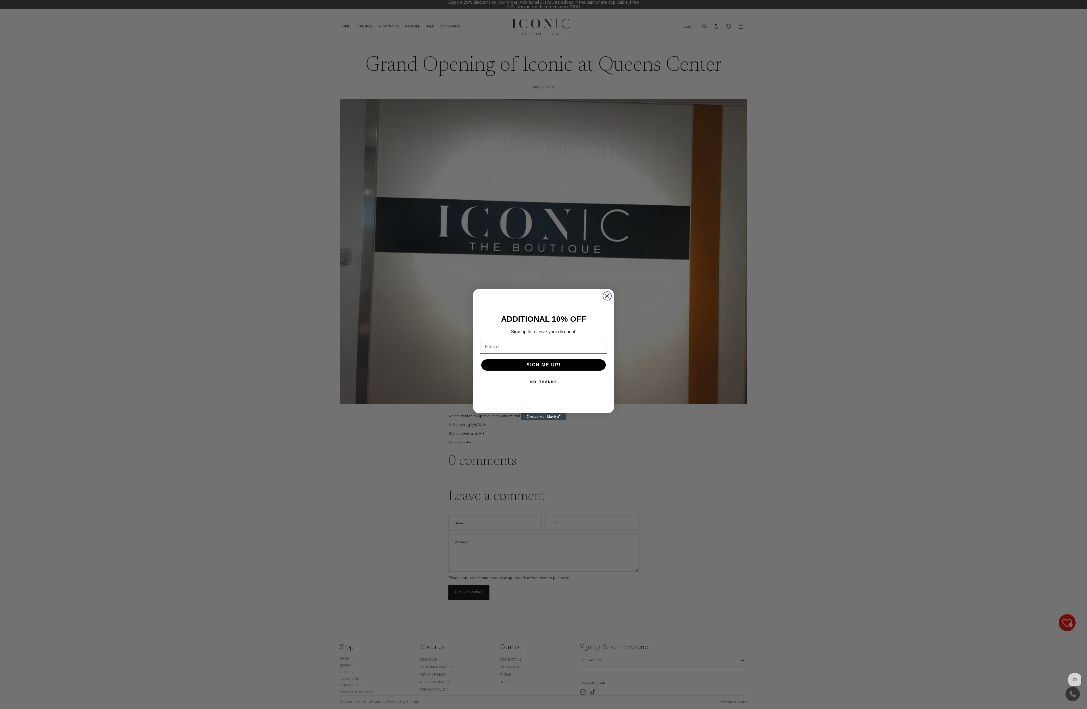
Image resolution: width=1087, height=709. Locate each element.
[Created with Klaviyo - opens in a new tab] (543, 416)
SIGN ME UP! (544, 364)
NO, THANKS (543, 382)
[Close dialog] (607, 296)
